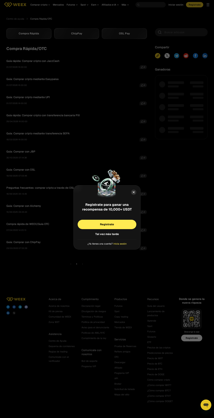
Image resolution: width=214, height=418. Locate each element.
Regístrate (107, 224)
